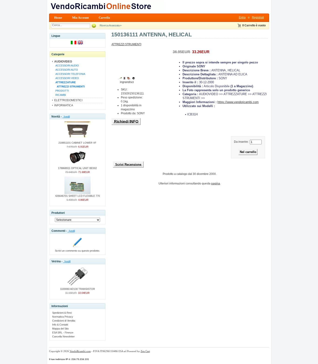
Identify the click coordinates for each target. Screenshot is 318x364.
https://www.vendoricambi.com (238, 102)
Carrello (104, 17)
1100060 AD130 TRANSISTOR (77, 289)
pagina (215, 183)
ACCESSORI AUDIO (66, 65)
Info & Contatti (60, 324)
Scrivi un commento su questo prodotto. (77, 250)
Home (58, 17)
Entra (242, 17)
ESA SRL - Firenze (62, 332)
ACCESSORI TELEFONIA (69, 74)
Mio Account (80, 17)
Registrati (258, 17)
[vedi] (66, 116)
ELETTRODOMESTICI (68, 100)
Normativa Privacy (62, 316)
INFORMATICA (63, 105)
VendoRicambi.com (80, 351)
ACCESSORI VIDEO (66, 78)
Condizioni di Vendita (63, 320)
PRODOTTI (61, 90)
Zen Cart (145, 351)
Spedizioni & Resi (62, 312)
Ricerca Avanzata (110, 25)
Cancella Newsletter (63, 336)
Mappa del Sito (60, 328)
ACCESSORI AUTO (66, 69)
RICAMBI (60, 95)
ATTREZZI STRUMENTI (126, 44)
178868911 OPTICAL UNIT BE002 (77, 168)
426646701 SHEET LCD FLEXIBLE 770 (77, 195)
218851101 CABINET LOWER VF (77, 142)
